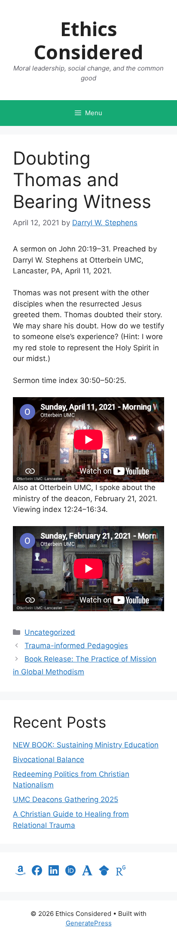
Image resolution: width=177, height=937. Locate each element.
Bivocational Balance (48, 759)
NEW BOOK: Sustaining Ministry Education (86, 745)
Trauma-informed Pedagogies (76, 645)
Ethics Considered (88, 40)
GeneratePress (89, 923)
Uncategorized (49, 632)
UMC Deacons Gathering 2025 (65, 799)
